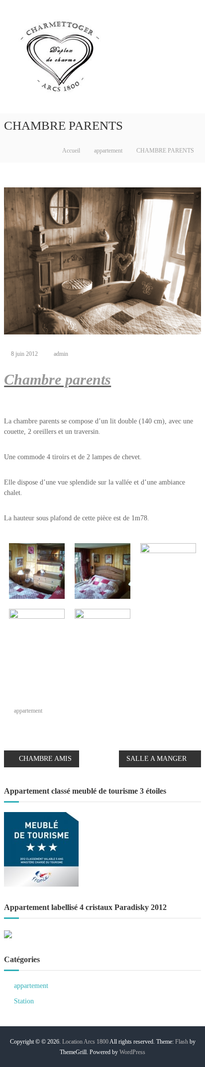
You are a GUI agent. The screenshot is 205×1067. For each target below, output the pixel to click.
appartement (108, 150)
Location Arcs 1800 (85, 1041)
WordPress (132, 1052)
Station (24, 1001)
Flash (181, 1041)
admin (61, 353)
